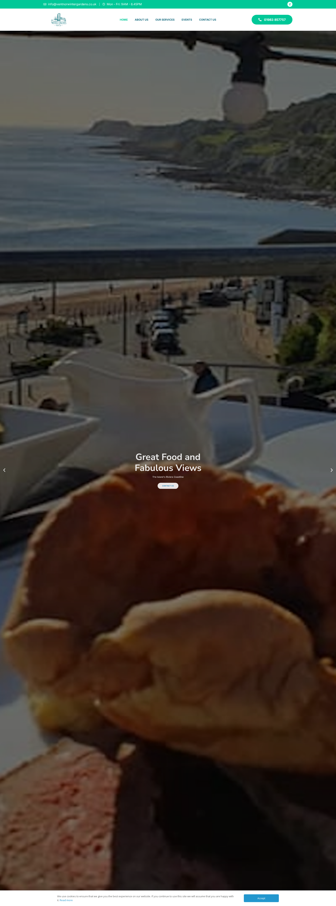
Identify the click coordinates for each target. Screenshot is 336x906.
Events (187, 19)
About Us (141, 19)
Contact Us (207, 19)
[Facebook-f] (289, 4)
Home (124, 19)
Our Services (165, 19)
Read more (66, 900)
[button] (4, 470)
